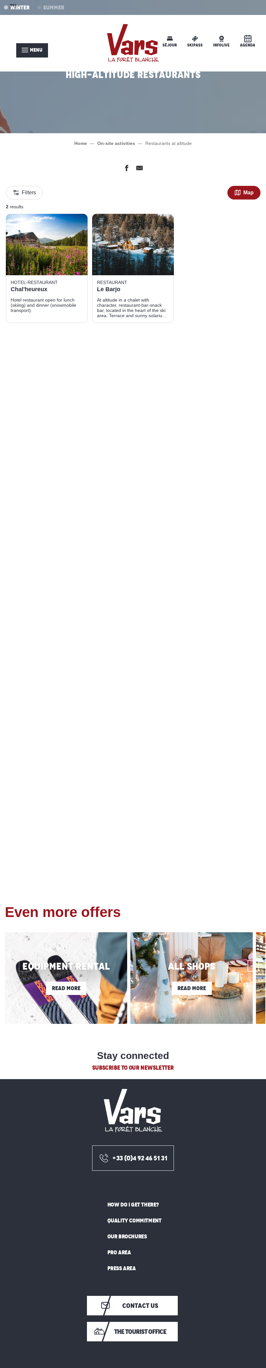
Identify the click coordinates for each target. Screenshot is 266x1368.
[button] (18, 960)
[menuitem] (133, 43)
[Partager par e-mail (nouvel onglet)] (139, 169)
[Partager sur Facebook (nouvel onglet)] (126, 169)
